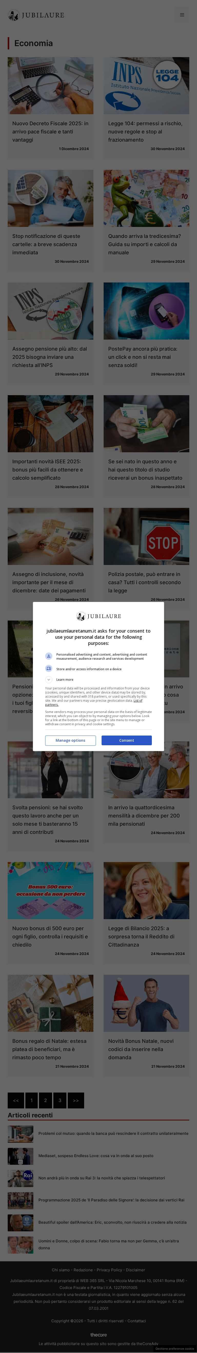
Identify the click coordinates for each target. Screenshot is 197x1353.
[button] (98, 679)
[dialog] (98, 676)
